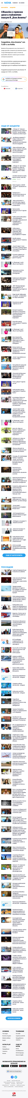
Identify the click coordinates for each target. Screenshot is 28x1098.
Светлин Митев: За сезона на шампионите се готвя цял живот (19, 450)
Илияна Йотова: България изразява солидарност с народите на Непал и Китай (18, 782)
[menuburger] (2, 2)
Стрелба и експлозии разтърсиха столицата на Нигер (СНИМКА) (19, 763)
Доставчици (7, 1083)
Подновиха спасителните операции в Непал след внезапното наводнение (19, 702)
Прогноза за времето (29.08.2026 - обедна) (18, 676)
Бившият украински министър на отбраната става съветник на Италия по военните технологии (19, 940)
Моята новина (6, 1038)
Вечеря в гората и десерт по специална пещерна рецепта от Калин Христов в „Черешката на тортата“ (18, 313)
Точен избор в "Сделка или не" (18, 382)
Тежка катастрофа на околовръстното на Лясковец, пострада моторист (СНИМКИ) (19, 986)
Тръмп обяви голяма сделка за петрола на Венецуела (18, 669)
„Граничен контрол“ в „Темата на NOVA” (18, 529)
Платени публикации (19, 1086)
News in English (19, 1055)
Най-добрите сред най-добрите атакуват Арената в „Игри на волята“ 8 (19, 367)
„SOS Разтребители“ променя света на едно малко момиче (19, 515)
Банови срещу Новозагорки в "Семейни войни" (19, 240)
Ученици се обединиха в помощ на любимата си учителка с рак (19, 811)
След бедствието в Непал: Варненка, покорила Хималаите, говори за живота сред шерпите (19, 858)
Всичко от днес (6, 1035)
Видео (4, 1040)
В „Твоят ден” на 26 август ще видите (17, 421)
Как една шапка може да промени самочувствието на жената (18, 886)
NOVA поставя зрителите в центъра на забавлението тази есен (19, 547)
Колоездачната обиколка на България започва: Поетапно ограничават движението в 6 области (18, 921)
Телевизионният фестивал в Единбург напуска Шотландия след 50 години (18, 978)
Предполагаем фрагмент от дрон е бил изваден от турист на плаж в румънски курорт (19, 589)
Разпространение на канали (9, 1082)
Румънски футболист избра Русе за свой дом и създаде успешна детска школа (19, 877)
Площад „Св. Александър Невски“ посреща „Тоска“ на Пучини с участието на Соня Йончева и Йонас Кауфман (19, 460)
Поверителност (5, 1085)
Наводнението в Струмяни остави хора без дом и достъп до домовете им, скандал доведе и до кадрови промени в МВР (19, 831)
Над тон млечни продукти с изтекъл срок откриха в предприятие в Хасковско (18, 772)
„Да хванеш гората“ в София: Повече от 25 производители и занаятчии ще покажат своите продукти (19, 140)
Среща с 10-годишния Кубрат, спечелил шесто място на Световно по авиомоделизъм (18, 868)
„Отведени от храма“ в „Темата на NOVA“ (19, 521)
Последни (5, 1033)
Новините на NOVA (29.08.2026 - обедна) (18, 692)
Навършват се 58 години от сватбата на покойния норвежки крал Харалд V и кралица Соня (19, 607)
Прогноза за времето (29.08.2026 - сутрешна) (19, 902)
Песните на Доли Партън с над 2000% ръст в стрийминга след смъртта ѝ (18, 995)
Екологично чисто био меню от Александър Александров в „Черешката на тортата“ (18, 159)
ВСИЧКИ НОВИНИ (14, 1018)
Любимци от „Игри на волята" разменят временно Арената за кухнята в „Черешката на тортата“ (19, 441)
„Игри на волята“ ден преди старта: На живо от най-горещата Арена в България (19, 150)
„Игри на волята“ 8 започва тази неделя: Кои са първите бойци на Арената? (18, 203)
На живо (21, 2)
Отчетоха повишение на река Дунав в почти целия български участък (19, 623)
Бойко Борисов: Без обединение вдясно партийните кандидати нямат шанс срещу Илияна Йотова (19, 632)
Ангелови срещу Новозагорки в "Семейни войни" (19, 323)
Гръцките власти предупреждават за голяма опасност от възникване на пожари (19, 912)
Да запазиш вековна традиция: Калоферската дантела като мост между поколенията (19, 895)
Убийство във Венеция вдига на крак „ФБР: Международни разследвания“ (19, 376)
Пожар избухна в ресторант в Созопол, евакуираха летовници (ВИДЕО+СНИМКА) (19, 950)
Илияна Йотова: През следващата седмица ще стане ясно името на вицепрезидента (19, 747)
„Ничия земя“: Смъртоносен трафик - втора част (19, 507)
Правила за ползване (21, 1085)
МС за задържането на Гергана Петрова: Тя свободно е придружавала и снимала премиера (19, 728)
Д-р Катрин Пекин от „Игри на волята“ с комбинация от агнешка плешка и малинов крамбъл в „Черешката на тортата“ (19, 401)
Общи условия (19, 1083)
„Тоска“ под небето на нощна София (19, 357)
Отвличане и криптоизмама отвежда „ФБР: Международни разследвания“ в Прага (19, 231)
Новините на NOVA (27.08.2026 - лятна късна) (17, 1010)
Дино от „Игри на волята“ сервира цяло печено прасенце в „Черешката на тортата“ (18, 431)
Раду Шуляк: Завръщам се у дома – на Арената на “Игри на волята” (19, 296)
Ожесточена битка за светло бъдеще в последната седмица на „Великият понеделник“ (19, 480)
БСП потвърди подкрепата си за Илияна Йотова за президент (17, 642)
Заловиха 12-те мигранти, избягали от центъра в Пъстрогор (19, 718)
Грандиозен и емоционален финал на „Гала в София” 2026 (19, 194)
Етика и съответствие (8, 1086)
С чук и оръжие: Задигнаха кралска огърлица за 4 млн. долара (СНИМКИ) (17, 970)
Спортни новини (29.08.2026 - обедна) (18, 684)
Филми (4, 1053)
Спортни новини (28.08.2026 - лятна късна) (18, 1002)
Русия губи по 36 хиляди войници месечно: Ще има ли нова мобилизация (19, 650)
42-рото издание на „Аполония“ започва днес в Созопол (18, 256)
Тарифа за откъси (19, 1082)
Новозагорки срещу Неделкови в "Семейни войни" (19, 391)
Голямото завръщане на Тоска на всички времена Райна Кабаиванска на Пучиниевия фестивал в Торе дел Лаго (19, 489)
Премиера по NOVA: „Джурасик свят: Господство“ (18, 272)
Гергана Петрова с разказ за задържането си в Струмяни (19, 710)
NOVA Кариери (20, 1052)
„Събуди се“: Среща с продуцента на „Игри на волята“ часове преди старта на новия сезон (19, 131)
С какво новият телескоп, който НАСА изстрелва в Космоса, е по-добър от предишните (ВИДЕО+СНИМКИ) (19, 959)
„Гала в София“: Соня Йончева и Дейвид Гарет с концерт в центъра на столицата (19, 248)
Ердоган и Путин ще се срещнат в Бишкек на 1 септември (19, 615)
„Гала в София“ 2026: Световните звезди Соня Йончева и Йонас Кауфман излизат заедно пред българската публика (18, 412)
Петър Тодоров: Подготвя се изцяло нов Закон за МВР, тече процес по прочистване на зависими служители (19, 820)
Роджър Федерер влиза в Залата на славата (19, 570)
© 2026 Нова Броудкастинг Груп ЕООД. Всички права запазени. (14, 1090)
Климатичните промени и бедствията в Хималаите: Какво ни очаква (19, 841)
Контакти (13, 1083)
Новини (15, 2)
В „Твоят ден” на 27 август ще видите (17, 330)
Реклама (8, 1080)
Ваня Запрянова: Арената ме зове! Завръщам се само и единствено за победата (18, 340)
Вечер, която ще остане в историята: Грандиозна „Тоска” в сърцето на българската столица (18, 350)
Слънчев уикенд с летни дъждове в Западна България (19, 931)
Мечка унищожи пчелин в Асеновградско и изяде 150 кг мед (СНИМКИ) (19, 803)
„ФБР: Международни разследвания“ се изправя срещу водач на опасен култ (19, 288)
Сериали (4, 1051)
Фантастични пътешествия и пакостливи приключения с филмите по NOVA (19, 471)
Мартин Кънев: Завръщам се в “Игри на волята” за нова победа (19, 499)
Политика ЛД (12, 1085)
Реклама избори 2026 (16, 1080)
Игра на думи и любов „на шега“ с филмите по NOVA (19, 186)
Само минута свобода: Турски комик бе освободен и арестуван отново (19, 580)
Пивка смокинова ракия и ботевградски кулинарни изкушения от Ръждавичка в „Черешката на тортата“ (19, 220)
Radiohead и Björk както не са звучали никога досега (19, 279)
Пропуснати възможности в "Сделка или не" (19, 210)
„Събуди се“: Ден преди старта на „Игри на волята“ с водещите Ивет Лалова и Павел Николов (19, 169)
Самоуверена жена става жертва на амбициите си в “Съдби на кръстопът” (19, 539)
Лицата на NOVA (20, 1035)
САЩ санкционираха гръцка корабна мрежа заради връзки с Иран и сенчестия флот (19, 599)
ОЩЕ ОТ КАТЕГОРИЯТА (14, 555)
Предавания (5, 1049)
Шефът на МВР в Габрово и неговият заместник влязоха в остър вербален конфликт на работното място (18, 660)
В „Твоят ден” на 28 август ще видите (17, 263)
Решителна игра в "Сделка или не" (17, 302)
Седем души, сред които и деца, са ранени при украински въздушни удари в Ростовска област (19, 738)
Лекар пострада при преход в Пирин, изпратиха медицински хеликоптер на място (19, 755)
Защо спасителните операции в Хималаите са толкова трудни (19, 848)
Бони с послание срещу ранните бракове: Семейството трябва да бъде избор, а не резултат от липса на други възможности (19, 793)
